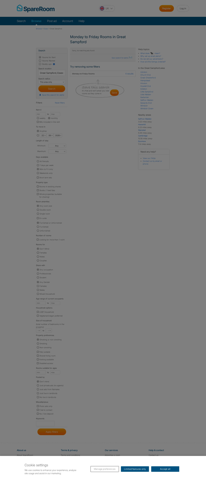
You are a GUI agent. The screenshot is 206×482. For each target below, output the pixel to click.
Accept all (165, 469)
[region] (103, 469)
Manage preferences (104, 469)
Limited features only (135, 469)
